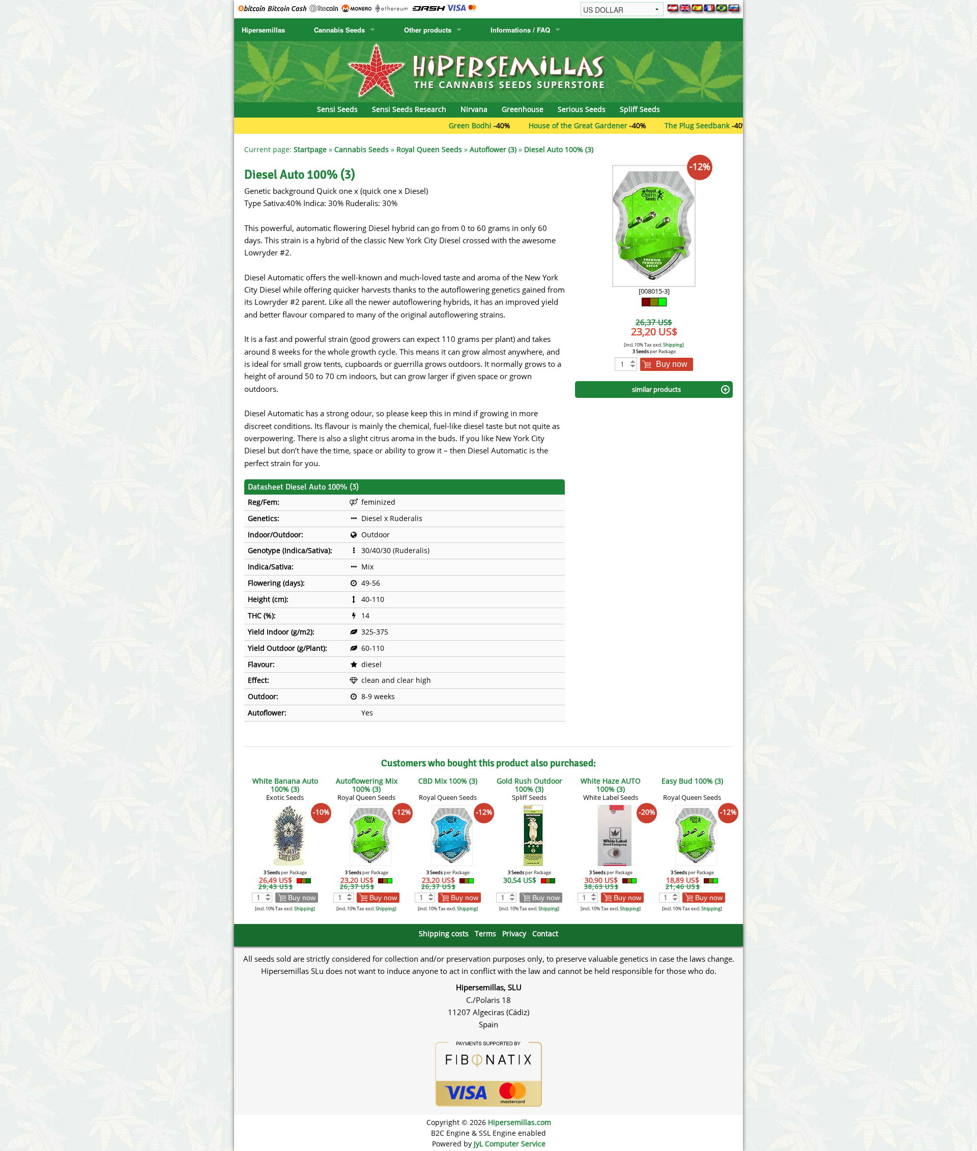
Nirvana (474, 109)
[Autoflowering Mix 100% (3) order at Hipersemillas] (370, 835)
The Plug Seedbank (658, 125)
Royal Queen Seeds (429, 149)
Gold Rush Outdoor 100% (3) (529, 785)
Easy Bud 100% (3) (692, 781)
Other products (427, 30)
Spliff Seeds (640, 109)
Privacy (514, 933)
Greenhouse (522, 109)
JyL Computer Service (509, 1143)
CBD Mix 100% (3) (447, 781)
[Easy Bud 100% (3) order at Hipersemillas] (696, 835)
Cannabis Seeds (339, 30)
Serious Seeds (582, 109)
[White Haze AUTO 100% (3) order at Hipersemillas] (615, 835)
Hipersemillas (263, 30)
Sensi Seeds (337, 109)
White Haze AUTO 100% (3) (611, 785)
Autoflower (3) (493, 149)
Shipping (672, 344)
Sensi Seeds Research (409, 109)
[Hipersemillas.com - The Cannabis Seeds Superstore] (488, 71)
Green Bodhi (431, 125)
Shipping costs (444, 933)
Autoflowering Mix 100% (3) (366, 785)
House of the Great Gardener (539, 125)
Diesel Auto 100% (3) (558, 149)
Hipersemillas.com (519, 1122)
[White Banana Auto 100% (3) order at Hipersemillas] (289, 835)
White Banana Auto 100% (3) (285, 785)
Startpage (310, 149)
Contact (545, 933)
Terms (485, 933)
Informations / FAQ (520, 30)
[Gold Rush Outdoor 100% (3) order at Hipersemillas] (533, 835)
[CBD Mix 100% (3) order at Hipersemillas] (452, 835)
